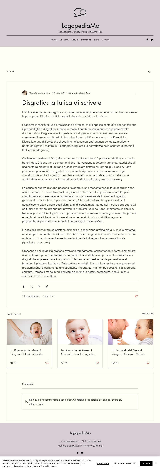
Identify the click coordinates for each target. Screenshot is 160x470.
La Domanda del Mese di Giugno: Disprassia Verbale (128, 352)
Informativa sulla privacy (45, 466)
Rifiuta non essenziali (124, 463)
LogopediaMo (80, 26)
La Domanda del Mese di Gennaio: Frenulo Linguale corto (77, 352)
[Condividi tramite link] (46, 286)
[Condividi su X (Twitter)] (31, 286)
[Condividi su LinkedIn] (39, 286)
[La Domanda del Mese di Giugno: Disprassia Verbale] (130, 332)
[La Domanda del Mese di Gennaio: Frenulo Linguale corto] (80, 332)
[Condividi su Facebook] (23, 286)
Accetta (146, 463)
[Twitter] (151, 39)
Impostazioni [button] (103, 463)
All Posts (11, 71)
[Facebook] (147, 39)
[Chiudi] (156, 463)
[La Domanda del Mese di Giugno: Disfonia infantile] (29, 332)
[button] (149, 71)
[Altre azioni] (136, 93)
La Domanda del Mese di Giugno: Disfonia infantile (26, 352)
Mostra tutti (147, 313)
